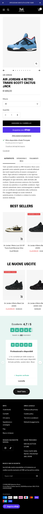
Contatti (6, 414)
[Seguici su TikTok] (10, 448)
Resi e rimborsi (8, 433)
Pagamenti (34, 158)
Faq (4, 429)
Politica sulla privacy (31, 410)
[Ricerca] (8, 10)
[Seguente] (39, 70)
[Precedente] (4, 70)
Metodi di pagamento (31, 422)
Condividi (6, 151)
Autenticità (9, 158)
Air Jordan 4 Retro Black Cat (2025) (14, 304)
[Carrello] (39, 10)
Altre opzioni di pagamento (21, 136)
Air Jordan (7, 75)
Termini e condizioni (31, 418)
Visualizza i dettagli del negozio (15, 146)
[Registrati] (37, 476)
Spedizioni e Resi (22, 160)
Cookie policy (28, 414)
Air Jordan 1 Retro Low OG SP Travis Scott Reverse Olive (14, 246)
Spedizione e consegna (7, 423)
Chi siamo (6, 418)
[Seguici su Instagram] (5, 448)
